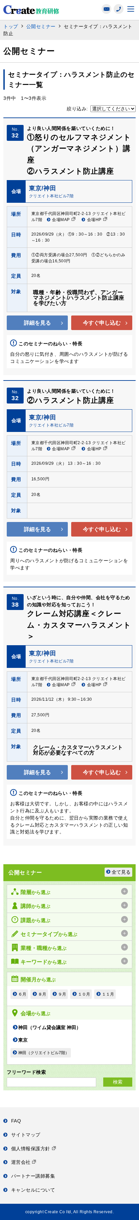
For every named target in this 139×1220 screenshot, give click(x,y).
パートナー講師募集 (33, 1176)
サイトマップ (25, 1134)
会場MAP (61, 219)
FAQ (16, 1121)
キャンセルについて (33, 1190)
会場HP (94, 219)
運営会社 (21, 1162)
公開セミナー (41, 26)
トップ (10, 26)
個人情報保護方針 (31, 1148)
